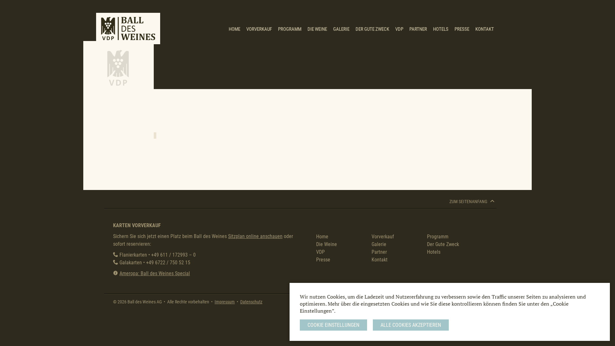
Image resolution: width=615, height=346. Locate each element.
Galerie (341, 29)
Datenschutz (251, 302)
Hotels (440, 29)
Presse (462, 29)
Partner (418, 29)
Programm (289, 29)
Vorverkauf (259, 29)
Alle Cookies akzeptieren (411, 325)
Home (234, 29)
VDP (399, 29)
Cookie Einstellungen (333, 325)
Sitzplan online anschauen (255, 236)
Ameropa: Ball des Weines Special (154, 273)
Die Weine (317, 29)
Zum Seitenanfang (468, 201)
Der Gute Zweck (372, 29)
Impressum (225, 302)
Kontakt (484, 29)
